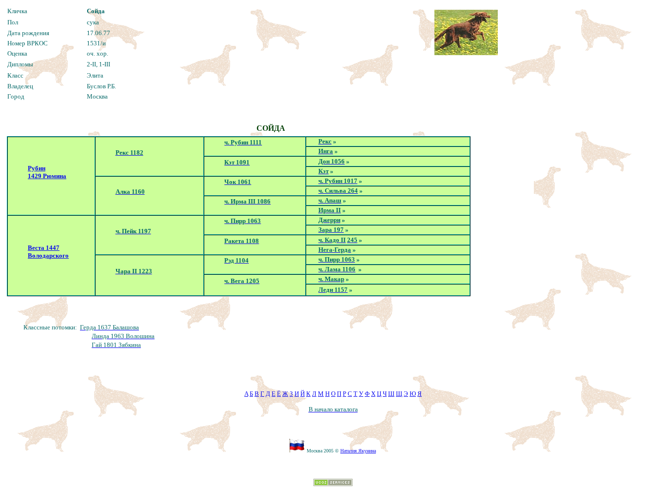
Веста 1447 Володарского (48, 251)
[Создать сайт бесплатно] (333, 483)
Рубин (36, 168)
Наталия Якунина (358, 450)
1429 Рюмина (47, 176)
